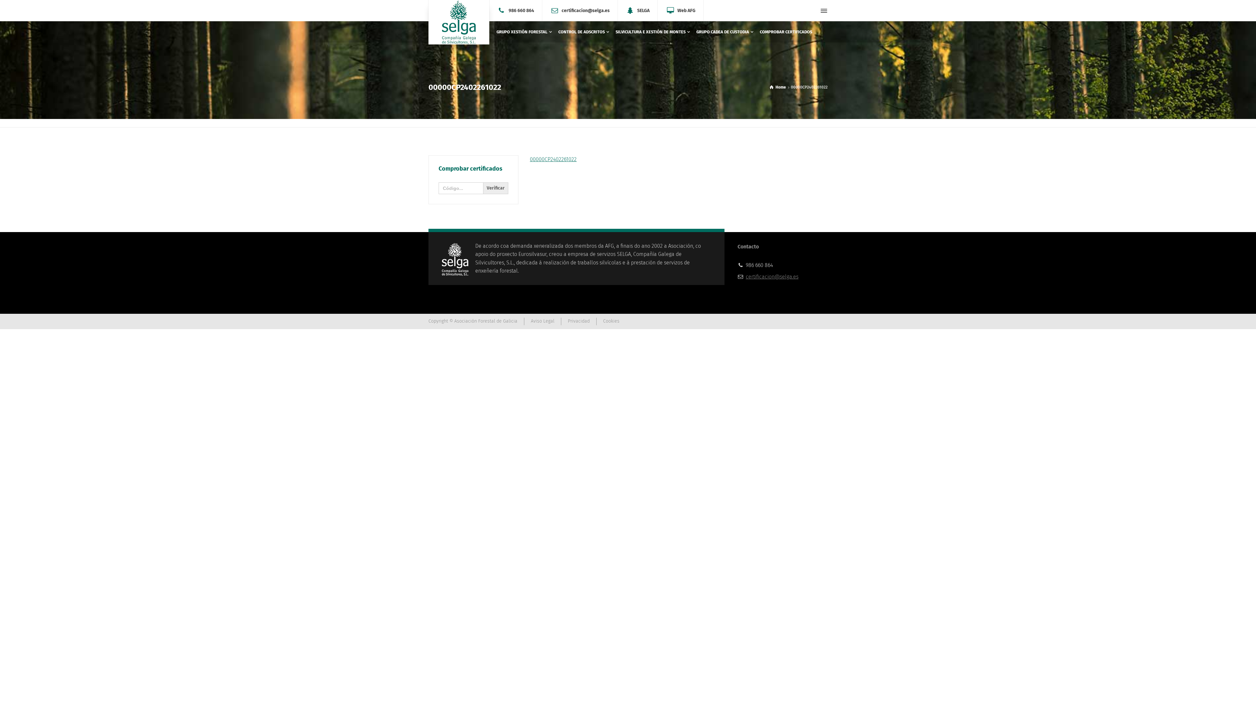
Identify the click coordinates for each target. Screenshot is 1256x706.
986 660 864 (521, 10)
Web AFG (686, 10)
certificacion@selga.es (586, 10)
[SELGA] (459, 22)
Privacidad (579, 321)
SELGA (643, 10)
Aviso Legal (542, 321)
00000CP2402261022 (553, 159)
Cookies (611, 321)
